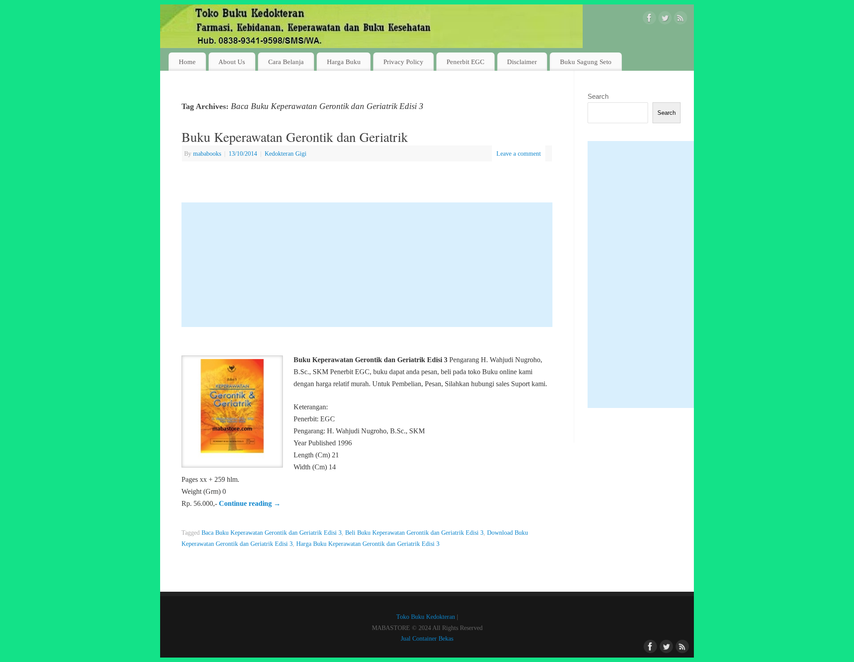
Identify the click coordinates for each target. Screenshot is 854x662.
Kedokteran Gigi (285, 153)
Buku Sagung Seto (586, 61)
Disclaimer (522, 61)
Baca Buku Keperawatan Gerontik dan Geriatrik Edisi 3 (271, 532)
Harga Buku (344, 61)
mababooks (207, 153)
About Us (231, 61)
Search (598, 96)
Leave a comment (518, 153)
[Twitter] (665, 19)
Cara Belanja (286, 61)
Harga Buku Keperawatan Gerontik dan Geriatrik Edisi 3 (367, 543)
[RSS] (680, 19)
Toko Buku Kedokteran (425, 616)
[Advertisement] (366, 264)
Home (187, 61)
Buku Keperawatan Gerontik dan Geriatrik (294, 136)
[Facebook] (649, 19)
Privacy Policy (403, 61)
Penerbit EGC (465, 61)
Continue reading (250, 503)
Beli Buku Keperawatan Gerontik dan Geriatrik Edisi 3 (414, 532)
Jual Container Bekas (427, 638)
